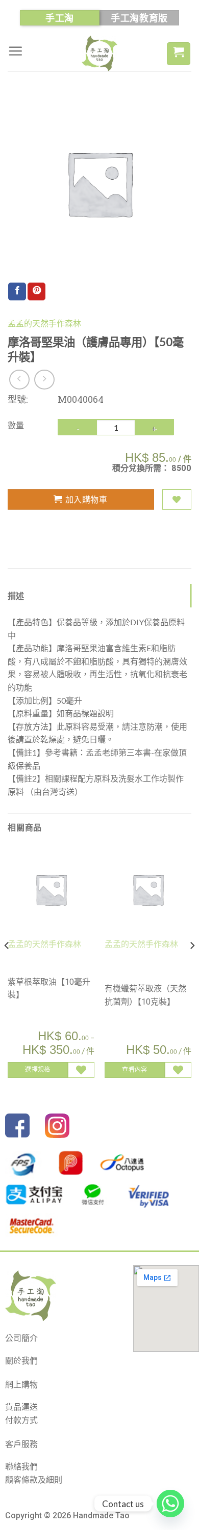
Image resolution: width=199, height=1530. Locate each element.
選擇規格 (37, 1069)
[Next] (192, 966)
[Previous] (7, 966)
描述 (16, 595)
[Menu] (15, 51)
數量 (16, 425)
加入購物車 (86, 499)
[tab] (99, 595)
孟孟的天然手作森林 (44, 323)
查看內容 (134, 1069)
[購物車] (178, 53)
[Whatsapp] (170, 1503)
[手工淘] (99, 53)
